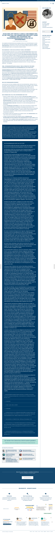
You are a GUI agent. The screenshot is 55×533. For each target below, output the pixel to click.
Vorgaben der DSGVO (25, 126)
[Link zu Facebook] (50, 0)
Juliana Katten (46, 518)
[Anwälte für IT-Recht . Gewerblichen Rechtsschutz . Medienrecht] (7, 3)
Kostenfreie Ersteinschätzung (47, 27)
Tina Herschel (21, 518)
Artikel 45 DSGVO (24, 58)
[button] (52, 507)
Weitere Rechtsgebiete (46, 48)
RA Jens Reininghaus (25, 41)
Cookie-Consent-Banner (26, 105)
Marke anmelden (45, 47)
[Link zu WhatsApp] (48, 0)
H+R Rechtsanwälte (6, 519)
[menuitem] (51, 3)
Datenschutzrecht (20, 41)
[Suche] (51, 3)
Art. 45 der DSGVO (8, 401)
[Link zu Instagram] (52, 0)
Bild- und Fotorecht (45, 45)
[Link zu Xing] (49, 0)
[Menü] (53, 3)
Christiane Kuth (33, 518)
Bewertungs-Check (45, 44)
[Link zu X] (53, 0)
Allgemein (17, 41)
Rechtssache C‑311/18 (33, 43)
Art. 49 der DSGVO (8, 408)
